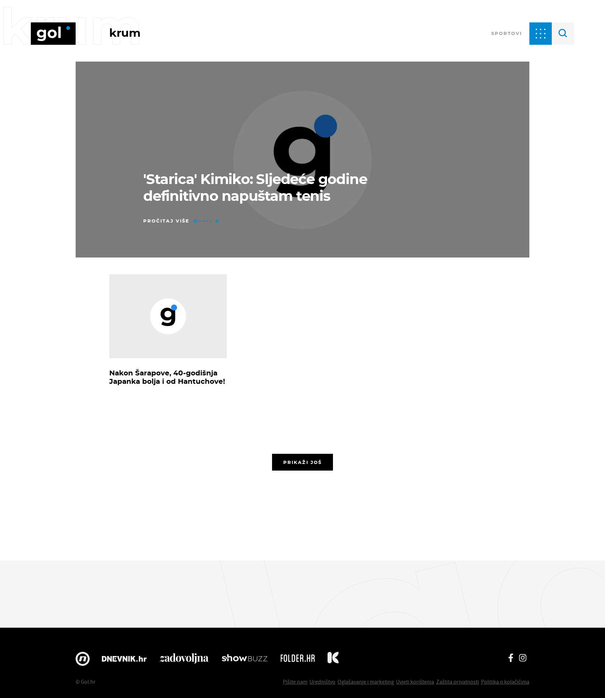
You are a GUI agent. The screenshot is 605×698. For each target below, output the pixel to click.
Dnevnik (124, 659)
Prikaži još (302, 462)
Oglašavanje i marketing (366, 681)
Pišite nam (295, 681)
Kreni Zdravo (333, 659)
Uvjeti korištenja (415, 681)
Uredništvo (322, 681)
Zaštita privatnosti (457, 681)
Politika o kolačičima (505, 681)
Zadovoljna (184, 659)
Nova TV (83, 659)
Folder (297, 659)
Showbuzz (244, 659)
